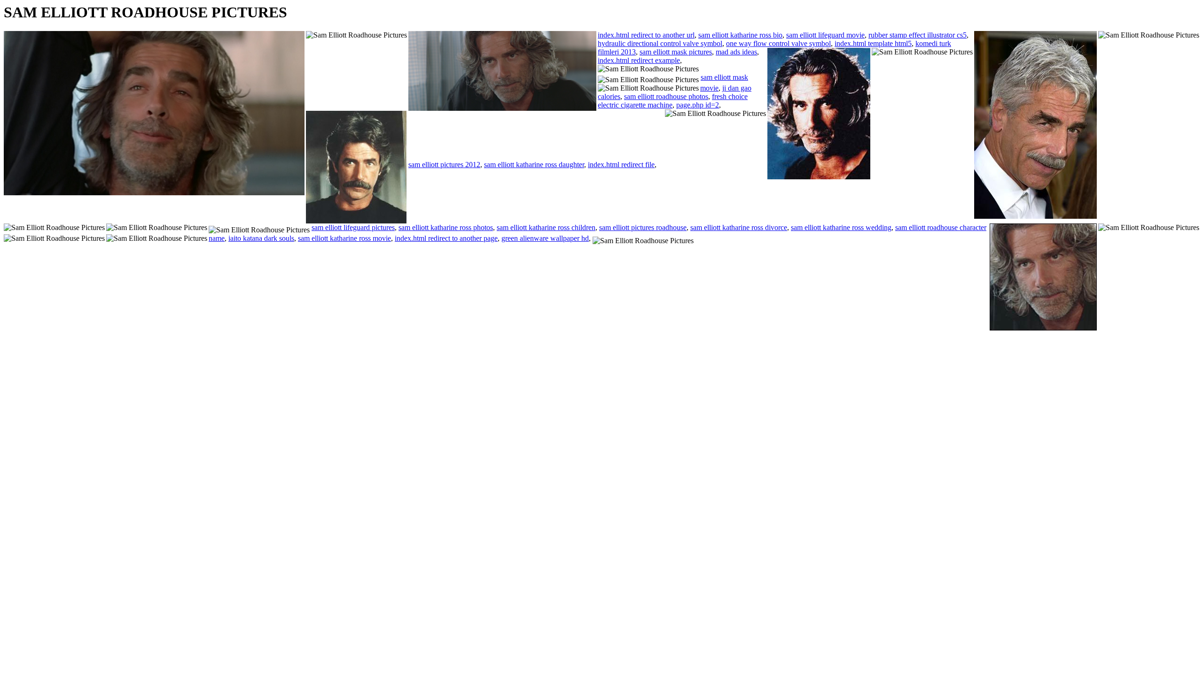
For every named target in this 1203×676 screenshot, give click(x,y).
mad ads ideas (736, 52)
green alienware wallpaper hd (545, 238)
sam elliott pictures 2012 (444, 165)
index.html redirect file (621, 165)
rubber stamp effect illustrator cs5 (917, 35)
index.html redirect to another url (646, 35)
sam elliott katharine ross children (546, 227)
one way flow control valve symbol (778, 43)
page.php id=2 (697, 105)
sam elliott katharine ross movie (344, 238)
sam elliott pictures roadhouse (643, 227)
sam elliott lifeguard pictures (353, 227)
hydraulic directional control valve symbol (660, 43)
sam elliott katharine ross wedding (841, 227)
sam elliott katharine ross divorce (738, 227)
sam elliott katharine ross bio (740, 35)
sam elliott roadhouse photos (666, 96)
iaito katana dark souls (261, 238)
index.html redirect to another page (446, 238)
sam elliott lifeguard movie (825, 35)
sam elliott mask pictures (676, 52)
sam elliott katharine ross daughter (534, 165)
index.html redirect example (639, 60)
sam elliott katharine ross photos (445, 227)
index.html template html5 (873, 43)
